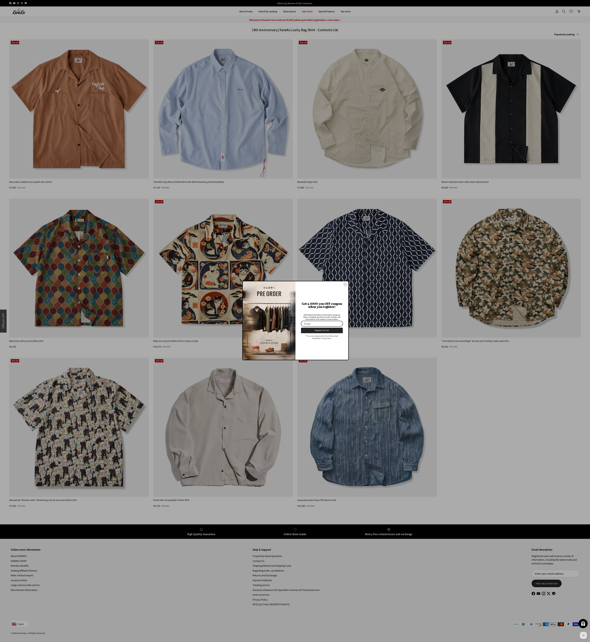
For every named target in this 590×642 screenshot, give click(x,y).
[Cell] (345, 284)
